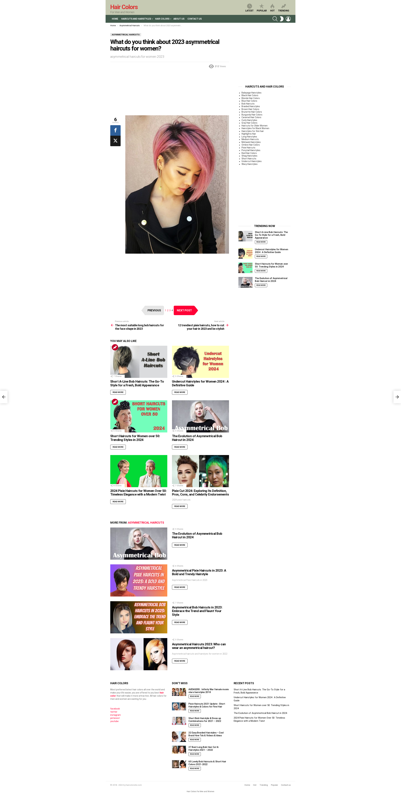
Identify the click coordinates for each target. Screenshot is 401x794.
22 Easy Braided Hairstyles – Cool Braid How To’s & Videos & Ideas (206, 734)
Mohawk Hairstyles (251, 142)
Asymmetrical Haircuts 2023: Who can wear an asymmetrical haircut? (199, 646)
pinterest (115, 718)
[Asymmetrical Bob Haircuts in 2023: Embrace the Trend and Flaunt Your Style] (138, 617)
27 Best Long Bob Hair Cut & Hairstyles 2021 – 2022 (203, 748)
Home (115, 19)
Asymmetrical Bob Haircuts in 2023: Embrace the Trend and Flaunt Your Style (197, 611)
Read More (118, 392)
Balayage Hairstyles (251, 92)
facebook (115, 708)
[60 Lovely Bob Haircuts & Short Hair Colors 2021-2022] (179, 764)
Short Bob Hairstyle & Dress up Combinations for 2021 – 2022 (204, 719)
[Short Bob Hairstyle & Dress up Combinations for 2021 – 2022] (179, 721)
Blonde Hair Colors (251, 98)
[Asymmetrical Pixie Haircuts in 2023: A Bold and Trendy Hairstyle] (138, 580)
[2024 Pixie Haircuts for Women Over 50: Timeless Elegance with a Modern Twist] (138, 471)
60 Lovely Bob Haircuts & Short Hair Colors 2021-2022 (207, 763)
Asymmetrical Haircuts (146, 522)
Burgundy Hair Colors (252, 114)
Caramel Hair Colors (251, 117)
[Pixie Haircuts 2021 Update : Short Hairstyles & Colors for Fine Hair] (179, 706)
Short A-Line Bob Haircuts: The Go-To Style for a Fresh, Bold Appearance (137, 383)
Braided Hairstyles (251, 106)
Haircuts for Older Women (255, 125)
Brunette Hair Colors (252, 112)
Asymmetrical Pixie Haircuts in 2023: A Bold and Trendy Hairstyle (199, 572)
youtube (114, 721)
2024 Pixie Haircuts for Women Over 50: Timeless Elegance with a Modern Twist (138, 492)
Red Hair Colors (249, 153)
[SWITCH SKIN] (281, 19)
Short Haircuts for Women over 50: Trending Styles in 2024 (135, 438)
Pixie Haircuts (248, 147)
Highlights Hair (249, 134)
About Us (178, 19)
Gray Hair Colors (249, 123)
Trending (283, 10)
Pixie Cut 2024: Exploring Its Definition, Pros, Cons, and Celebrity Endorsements (200, 492)
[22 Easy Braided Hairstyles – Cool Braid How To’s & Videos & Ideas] (179, 736)
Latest (249, 10)
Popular (262, 10)
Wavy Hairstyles (250, 164)
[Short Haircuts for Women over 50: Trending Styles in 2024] (138, 416)
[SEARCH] (275, 19)
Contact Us (194, 19)
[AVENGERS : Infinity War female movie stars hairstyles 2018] (179, 692)
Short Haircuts (249, 158)
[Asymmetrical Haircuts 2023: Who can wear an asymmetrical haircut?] (138, 654)
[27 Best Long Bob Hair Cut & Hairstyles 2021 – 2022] (179, 750)
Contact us (286, 785)
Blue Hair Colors (249, 101)
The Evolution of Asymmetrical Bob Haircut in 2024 (197, 438)
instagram (115, 715)
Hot (272, 10)
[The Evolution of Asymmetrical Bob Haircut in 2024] (200, 416)
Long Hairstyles (249, 136)
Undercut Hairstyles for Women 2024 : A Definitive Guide (200, 383)
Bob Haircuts (248, 103)
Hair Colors (124, 7)
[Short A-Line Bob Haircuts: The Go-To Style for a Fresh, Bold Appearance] (138, 362)
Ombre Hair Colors (251, 145)
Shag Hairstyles (249, 156)
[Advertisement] (169, 93)
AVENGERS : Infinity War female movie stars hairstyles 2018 (208, 691)
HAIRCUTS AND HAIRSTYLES (136, 19)
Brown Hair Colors (250, 109)
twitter (113, 712)
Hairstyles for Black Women (255, 128)
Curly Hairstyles (249, 120)
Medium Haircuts (250, 139)
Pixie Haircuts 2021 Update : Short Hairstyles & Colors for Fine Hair (206, 705)
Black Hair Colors (250, 95)
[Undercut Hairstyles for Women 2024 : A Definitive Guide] (200, 362)
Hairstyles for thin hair (253, 131)
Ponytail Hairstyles (251, 150)
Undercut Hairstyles (252, 161)
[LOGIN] (288, 19)
